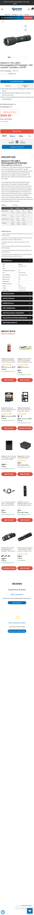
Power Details (8, 303)
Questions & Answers (17, 589)
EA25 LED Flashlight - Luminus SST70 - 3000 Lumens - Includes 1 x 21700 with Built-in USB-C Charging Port (25, 549)
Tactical (16, 205)
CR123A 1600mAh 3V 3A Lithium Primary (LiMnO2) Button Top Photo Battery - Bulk (8, 360)
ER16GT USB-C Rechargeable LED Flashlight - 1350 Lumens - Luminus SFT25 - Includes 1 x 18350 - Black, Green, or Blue (8, 549)
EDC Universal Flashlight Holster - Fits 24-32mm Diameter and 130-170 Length (24, 503)
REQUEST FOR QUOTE (17, 147)
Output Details (8, 298)
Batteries (7, 14)
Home (2, 22)
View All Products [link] (8, 333)
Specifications (8, 294)
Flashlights (15, 14)
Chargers (26, 14)
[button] (28, 9)
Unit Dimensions (9, 308)
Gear (21, 14)
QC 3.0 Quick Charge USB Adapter (23, 456)
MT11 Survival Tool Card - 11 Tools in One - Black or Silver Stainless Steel (24, 409)
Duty (4, 205)
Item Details (7, 261)
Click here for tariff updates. (17, 2)
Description (8, 157)
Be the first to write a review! (17, 631)
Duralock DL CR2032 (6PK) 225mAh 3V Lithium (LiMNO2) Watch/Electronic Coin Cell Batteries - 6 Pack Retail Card (8, 409)
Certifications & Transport (13, 313)
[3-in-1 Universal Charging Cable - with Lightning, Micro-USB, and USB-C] (9, 490)
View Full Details (9, 112)
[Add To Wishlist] (26, 26)
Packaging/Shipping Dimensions (15, 318)
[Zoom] (17, 40)
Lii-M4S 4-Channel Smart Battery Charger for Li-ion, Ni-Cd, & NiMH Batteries (8, 457)
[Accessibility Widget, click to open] (3, 912)
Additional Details (10, 323)
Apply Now (28, 18)
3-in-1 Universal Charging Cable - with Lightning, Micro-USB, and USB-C (8, 503)
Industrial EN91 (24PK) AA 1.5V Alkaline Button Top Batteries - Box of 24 (24, 360)
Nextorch (8, 71)
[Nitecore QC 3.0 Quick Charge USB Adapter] (25, 445)
